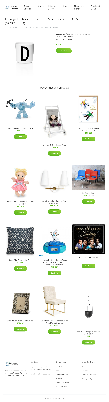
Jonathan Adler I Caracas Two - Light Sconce (54, 202)
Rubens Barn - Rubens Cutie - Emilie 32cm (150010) (20, 203)
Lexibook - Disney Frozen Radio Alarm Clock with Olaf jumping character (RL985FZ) (54, 262)
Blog (83, 367)
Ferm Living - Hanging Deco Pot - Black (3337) (88, 333)
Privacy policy (87, 379)
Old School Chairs (88, 193)
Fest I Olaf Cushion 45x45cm (20, 260)
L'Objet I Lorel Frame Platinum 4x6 (20, 321)
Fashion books (67, 36)
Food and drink (95, 7)
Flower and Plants (79, 7)
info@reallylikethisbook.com (41, 374)
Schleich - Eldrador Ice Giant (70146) (20, 128)
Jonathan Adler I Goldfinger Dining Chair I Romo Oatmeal (54, 322)
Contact (84, 371)
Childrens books (52, 7)
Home (7, 27)
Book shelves (27, 7)
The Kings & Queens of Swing (88, 257)
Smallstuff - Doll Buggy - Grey (54, 145)
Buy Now (63, 51)
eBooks (66, 6)
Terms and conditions (90, 375)
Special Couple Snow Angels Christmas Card (89, 129)
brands (40, 6)
